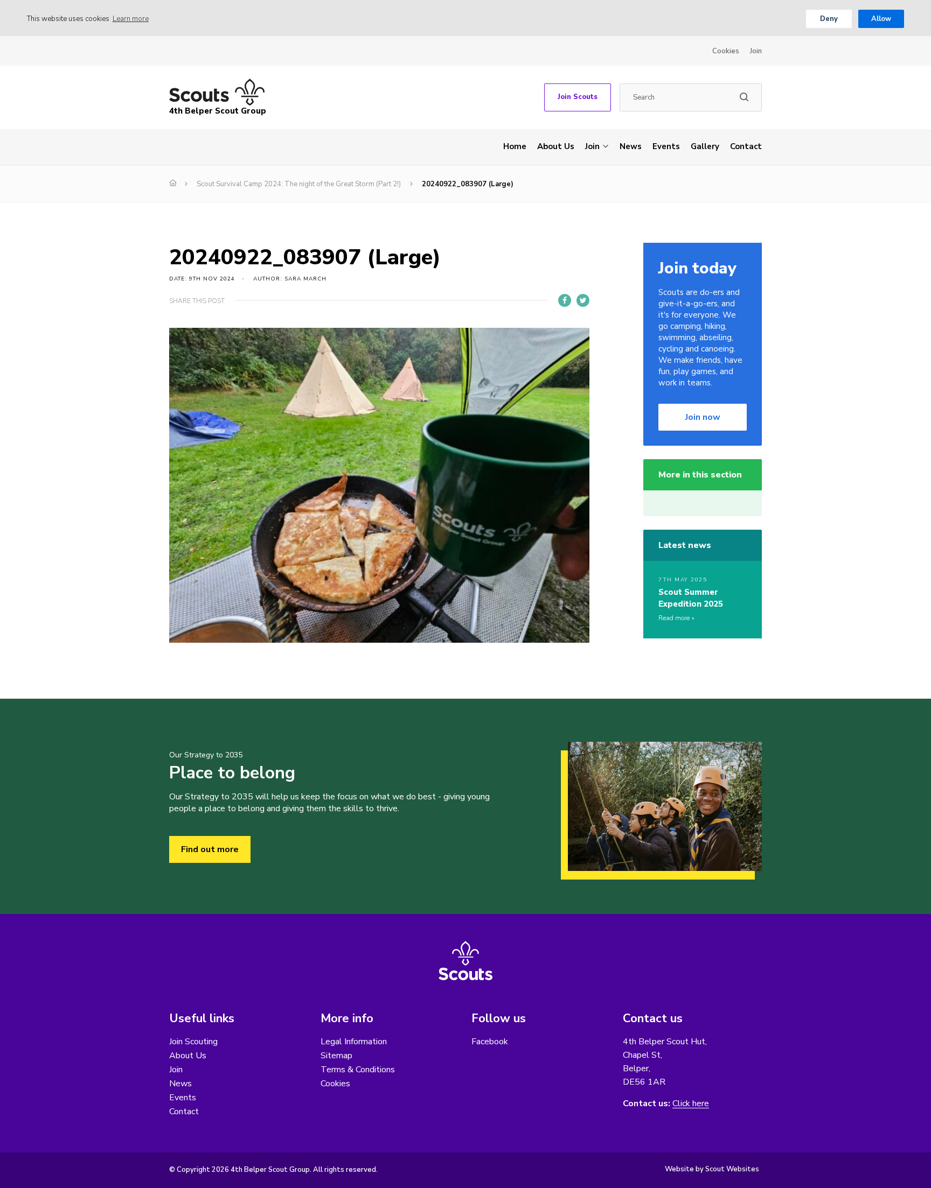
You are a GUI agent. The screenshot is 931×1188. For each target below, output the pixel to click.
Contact (746, 146)
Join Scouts (577, 97)
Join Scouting (193, 1042)
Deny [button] (829, 19)
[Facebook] (564, 300)
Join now (702, 417)
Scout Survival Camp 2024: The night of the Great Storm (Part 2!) (299, 184)
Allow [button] (881, 19)
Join (756, 51)
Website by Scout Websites (712, 1169)
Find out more (210, 849)
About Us (555, 146)
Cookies (725, 51)
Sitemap (336, 1056)
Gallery (705, 146)
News (631, 146)
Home (514, 146)
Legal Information (354, 1042)
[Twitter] (582, 300)
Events (666, 146)
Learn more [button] (131, 19)
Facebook (489, 1042)
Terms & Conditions (358, 1069)
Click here (690, 1103)
